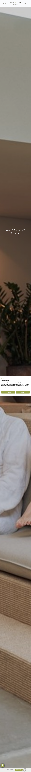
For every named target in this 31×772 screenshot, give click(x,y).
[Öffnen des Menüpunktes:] (27, 3)
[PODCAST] (6, 3)
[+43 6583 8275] (3, 3)
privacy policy (26, 378)
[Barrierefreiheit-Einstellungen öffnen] (2, 765)
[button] (4, 379)
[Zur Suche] (25, 3)
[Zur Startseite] (15, 3)
